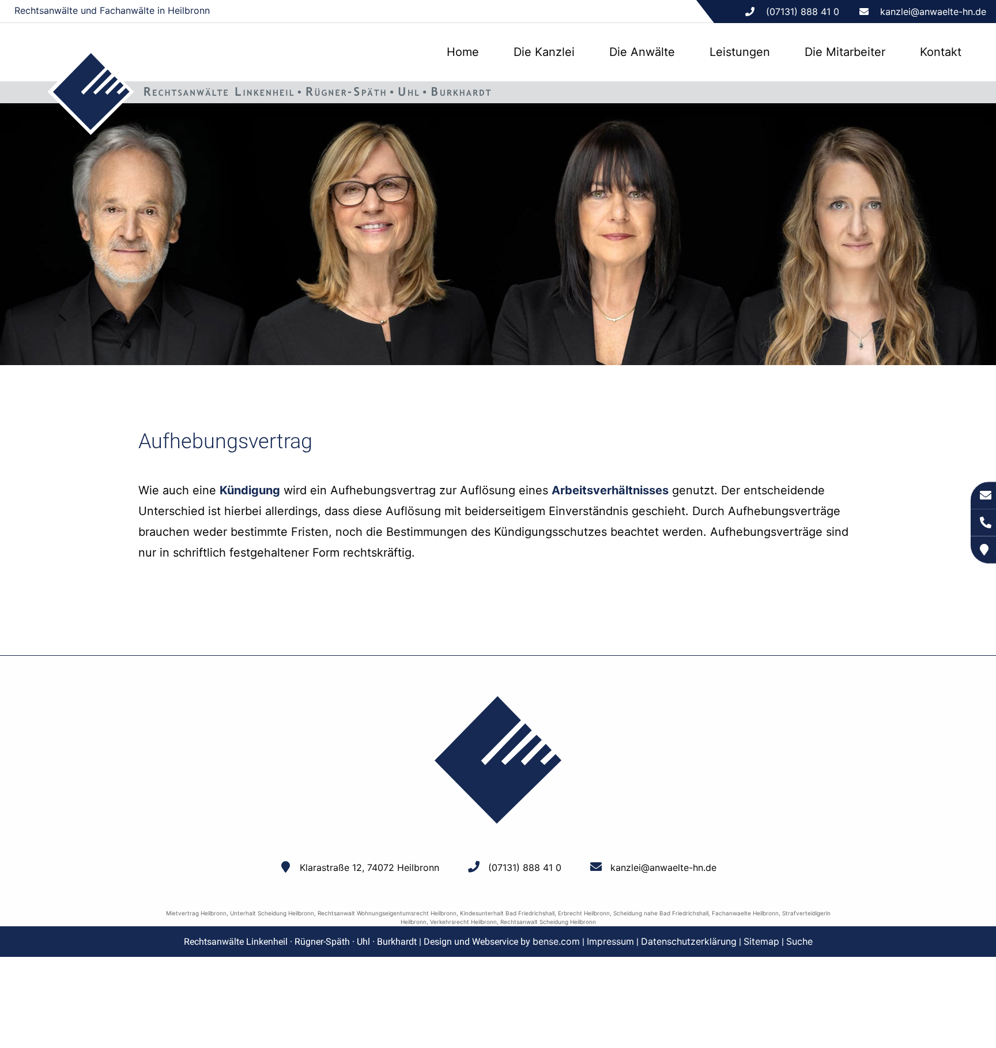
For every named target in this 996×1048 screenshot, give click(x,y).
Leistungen (740, 52)
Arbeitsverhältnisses (610, 490)
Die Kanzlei (544, 52)
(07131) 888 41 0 (524, 867)
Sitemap (761, 941)
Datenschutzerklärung (689, 941)
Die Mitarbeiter (845, 52)
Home (463, 52)
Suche (799, 941)
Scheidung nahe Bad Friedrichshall (660, 913)
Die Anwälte (642, 52)
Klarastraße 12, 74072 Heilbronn (369, 867)
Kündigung (250, 490)
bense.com (556, 941)
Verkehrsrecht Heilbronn (463, 921)
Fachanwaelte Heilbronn (745, 913)
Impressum (610, 941)
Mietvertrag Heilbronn (196, 913)
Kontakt (940, 52)
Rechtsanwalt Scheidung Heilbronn (548, 921)
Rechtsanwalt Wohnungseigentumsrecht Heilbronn (387, 913)
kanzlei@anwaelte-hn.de (933, 11)
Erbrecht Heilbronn (584, 913)
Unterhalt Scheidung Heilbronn (272, 913)
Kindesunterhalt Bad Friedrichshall (507, 913)
